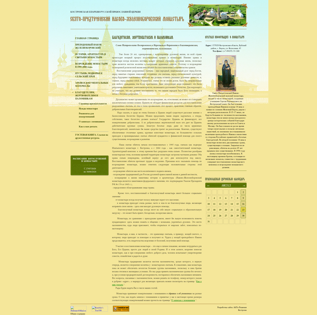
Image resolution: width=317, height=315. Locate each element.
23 (243, 209)
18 (214, 209)
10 (208, 203)
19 (220, 209)
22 (237, 209)
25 (214, 215)
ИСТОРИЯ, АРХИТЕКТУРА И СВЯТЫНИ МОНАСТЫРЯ (90, 56)
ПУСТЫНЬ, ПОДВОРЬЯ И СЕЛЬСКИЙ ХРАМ (88, 75)
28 (232, 215)
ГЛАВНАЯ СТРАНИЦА (87, 38)
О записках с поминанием (92, 121)
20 (226, 209)
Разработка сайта (224, 307)
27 (226, 215)
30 (243, 215)
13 (226, 203)
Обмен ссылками (77, 313)
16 (243, 203)
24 (208, 215)
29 (237, 215)
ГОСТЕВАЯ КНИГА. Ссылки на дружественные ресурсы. (91, 136)
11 (214, 203)
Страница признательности (93, 103)
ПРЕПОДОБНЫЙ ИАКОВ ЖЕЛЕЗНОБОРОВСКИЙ (88, 46)
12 (220, 203)
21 (232, 209)
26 (220, 215)
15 (237, 203)
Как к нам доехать (88, 126)
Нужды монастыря (88, 108)
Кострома (242, 310)
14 (232, 203)
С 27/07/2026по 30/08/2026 (90, 170)
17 (208, 209)
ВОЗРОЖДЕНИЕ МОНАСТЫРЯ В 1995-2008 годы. (91, 65)
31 (208, 221)
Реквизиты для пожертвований (86, 115)
